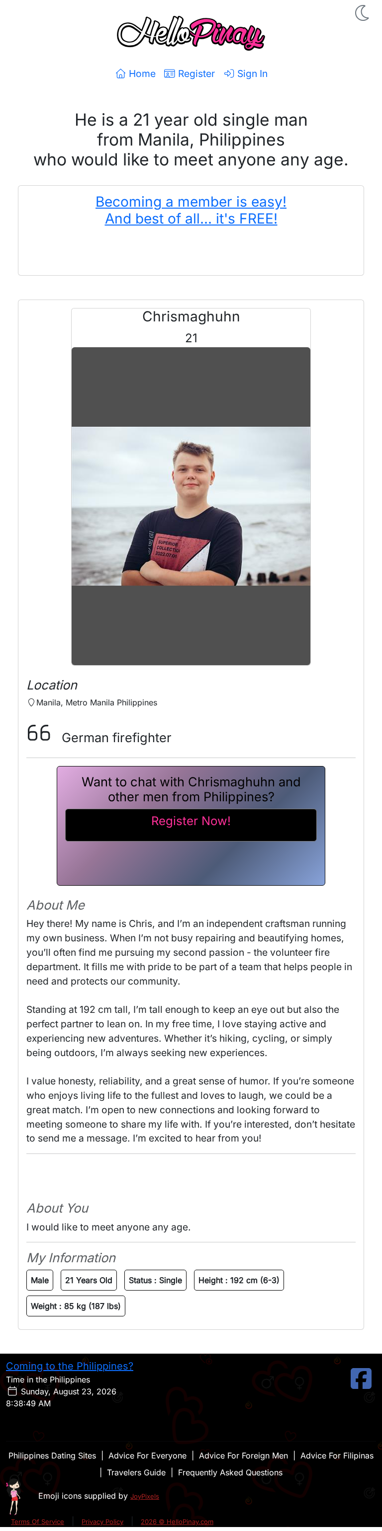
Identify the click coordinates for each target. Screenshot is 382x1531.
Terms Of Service (37, 1522)
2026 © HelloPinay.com (177, 1522)
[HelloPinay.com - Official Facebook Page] (361, 1384)
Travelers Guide (136, 1472)
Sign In (251, 73)
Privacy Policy (102, 1522)
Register (195, 73)
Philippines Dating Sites (52, 1455)
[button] (363, 13)
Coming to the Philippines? (69, 1366)
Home (141, 73)
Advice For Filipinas (337, 1455)
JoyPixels (144, 1496)
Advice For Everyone (147, 1455)
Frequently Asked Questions (230, 1472)
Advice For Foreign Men (243, 1455)
